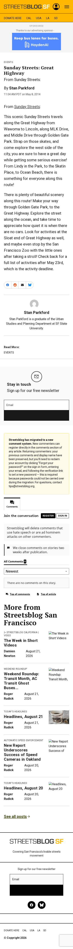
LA (47, 18)
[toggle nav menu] (66, 7)
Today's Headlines (15, 711)
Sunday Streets (27, 106)
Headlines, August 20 (23, 788)
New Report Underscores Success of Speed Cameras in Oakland (22, 752)
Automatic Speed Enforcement (23, 740)
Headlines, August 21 (23, 716)
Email (9, 405)
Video (7, 635)
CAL (28, 18)
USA (38, 18)
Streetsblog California (22, 632)
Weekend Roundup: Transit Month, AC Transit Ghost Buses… (21, 681)
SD (56, 18)
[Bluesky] (42, 905)
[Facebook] (31, 905)
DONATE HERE (13, 18)
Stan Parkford (21, 88)
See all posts (15, 816)
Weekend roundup (15, 669)
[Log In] (56, 6)
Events (8, 62)
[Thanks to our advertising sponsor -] (36, 41)
